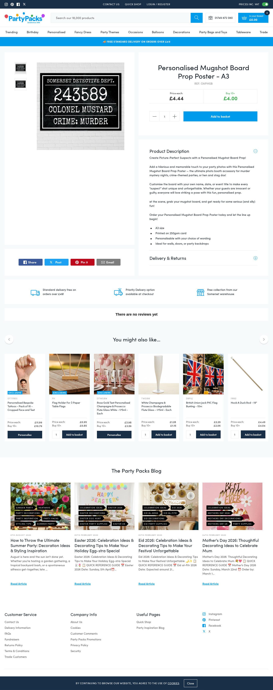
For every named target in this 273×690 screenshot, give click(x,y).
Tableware (243, 32)
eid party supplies (155, 523)
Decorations (181, 32)
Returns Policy (14, 645)
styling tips (23, 523)
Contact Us (111, 4)
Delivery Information (18, 628)
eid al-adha (151, 513)
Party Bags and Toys (213, 32)
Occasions (135, 32)
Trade (264, 32)
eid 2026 (177, 507)
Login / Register (158, 4)
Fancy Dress (83, 32)
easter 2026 (115, 507)
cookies (173, 683)
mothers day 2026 (219, 513)
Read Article (19, 584)
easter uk (119, 523)
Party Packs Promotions (86, 639)
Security (76, 651)
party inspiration (27, 518)
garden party (24, 507)
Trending (11, 32)
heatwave (44, 507)
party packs (51, 518)
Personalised (56, 32)
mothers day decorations (224, 518)
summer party (46, 523)
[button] (21, 68)
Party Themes (110, 32)
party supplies (242, 523)
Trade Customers (16, 657)
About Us (76, 622)
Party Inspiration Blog (150, 628)
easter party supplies (94, 523)
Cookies (76, 628)
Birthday (33, 32)
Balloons (158, 32)
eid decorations (154, 518)
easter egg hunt (90, 518)
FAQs (8, 633)
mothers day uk (218, 523)
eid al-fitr (170, 513)
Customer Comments (84, 633)
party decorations (28, 513)
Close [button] (190, 683)
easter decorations (92, 513)
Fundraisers (12, 639)
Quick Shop (133, 4)
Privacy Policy (79, 645)
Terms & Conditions (17, 651)
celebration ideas (91, 507)
